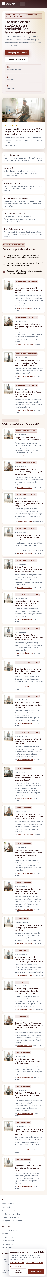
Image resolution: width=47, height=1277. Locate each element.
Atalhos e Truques (23, 768)
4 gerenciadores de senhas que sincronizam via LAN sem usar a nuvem (29, 1131)
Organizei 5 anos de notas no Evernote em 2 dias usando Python (28, 1168)
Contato (5, 1234)
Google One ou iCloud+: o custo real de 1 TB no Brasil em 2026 (29, 438)
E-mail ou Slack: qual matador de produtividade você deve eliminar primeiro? (28, 671)
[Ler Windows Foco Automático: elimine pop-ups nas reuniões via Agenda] (8, 699)
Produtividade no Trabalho (27, 594)
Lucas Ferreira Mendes (25, 619)
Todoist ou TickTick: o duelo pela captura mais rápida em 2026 (28, 1095)
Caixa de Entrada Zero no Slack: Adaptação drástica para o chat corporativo (29, 637)
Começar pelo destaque (17, 53)
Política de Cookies (9, 1241)
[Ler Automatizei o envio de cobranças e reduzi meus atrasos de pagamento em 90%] (8, 954)
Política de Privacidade (10, 1237)
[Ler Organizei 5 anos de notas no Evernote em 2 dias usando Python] (8, 1162)
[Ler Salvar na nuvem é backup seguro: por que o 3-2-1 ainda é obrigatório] (8, 498)
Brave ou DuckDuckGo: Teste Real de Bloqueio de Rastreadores (28, 394)
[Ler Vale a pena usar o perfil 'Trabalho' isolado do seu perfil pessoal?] (8, 285)
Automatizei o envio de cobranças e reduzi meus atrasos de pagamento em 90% (29, 959)
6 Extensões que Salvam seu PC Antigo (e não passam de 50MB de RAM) (29, 326)
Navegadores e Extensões (26, 281)
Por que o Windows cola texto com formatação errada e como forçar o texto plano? (29, 816)
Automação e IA (22, 918)
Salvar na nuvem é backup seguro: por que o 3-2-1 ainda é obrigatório (29, 503)
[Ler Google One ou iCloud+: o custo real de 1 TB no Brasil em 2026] (8, 434)
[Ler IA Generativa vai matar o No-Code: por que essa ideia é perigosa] (8, 922)
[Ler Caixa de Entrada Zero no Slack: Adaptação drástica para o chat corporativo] (8, 632)
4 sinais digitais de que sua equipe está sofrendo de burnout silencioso (27, 603)
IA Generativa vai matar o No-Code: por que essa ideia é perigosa (29, 927)
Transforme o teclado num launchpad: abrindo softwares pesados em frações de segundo (28, 853)
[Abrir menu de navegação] (22, 4)
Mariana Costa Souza (24, 456)
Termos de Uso (8, 1244)
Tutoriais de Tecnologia (26, 431)
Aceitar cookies (36, 1271)
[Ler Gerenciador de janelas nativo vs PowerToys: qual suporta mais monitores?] (8, 772)
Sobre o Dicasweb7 (9, 1230)
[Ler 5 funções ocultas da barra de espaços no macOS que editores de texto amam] (8, 886)
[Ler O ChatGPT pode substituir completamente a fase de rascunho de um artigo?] (8, 985)
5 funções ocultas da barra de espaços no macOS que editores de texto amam (28, 891)
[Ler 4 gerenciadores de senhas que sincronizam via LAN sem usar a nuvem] (8, 1126)
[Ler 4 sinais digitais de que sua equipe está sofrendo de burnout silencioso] (8, 598)
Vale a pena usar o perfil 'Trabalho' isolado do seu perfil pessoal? (28, 290)
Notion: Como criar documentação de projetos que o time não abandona (29, 569)
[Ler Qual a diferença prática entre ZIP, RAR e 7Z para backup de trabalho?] (8, 532)
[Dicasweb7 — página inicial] (10, 4)
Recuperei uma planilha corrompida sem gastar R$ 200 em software (29, 471)
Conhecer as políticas (16, 59)
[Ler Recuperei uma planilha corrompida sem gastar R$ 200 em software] (8, 466)
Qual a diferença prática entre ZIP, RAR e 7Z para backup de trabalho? (29, 537)
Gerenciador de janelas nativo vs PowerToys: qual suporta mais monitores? (29, 777)
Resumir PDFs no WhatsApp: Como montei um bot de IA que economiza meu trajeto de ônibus (29, 1026)
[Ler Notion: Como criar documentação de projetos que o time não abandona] (8, 564)
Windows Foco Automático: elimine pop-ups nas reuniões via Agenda (28, 705)
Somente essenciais (18, 1271)
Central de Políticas (9, 1247)
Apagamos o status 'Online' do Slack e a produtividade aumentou (28, 741)
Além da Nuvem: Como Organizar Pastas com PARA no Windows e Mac (29, 1061)
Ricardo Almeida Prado (25, 308)
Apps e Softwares (23, 1052)
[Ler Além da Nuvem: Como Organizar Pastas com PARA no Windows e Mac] (8, 1056)
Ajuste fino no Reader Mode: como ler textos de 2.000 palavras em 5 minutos (27, 362)
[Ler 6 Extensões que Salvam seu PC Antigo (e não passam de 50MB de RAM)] (8, 321)
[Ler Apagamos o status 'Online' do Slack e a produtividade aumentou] (8, 736)
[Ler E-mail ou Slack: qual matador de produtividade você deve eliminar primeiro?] (8, 666)
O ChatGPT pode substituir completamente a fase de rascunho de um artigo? (27, 991)
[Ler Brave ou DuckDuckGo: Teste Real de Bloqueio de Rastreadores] (8, 389)
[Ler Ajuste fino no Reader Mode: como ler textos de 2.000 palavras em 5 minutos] (8, 357)
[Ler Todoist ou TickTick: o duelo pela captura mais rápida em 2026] (8, 1090)
